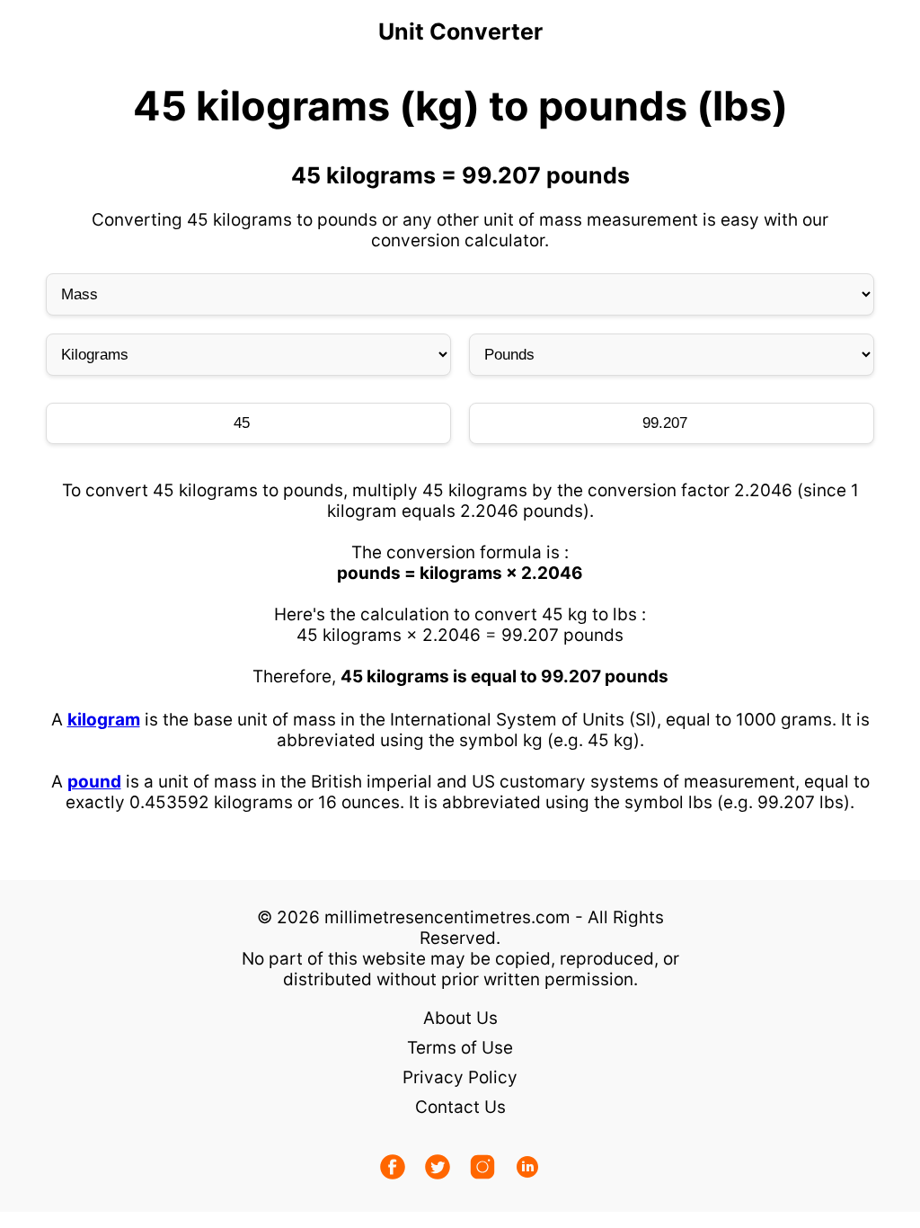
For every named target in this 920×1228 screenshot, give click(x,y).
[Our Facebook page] (392, 1169)
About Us (460, 1018)
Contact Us (460, 1107)
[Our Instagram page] (482, 1169)
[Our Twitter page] (437, 1169)
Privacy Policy (460, 1077)
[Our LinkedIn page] (527, 1169)
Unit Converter (460, 31)
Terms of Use (460, 1047)
